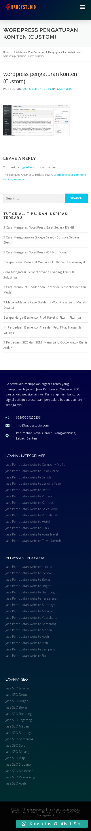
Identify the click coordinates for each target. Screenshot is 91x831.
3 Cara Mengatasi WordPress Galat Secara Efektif (38, 227)
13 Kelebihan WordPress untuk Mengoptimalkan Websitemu (46, 52)
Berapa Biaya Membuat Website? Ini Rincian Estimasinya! (44, 262)
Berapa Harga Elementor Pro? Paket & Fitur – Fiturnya (42, 317)
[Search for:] (33, 198)
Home (6, 52)
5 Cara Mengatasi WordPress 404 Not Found (35, 252)
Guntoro (65, 89)
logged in (26, 167)
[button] (82, 7)
